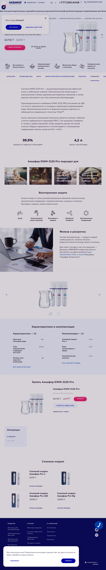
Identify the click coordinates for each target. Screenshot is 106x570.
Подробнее (14, 561)
